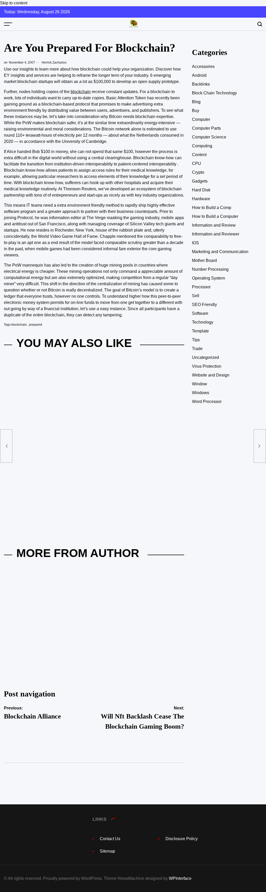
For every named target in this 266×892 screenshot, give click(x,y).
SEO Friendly (204, 304)
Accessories (203, 66)
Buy (195, 110)
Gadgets (200, 181)
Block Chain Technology (214, 93)
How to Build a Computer (215, 216)
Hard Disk (201, 190)
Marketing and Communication (220, 251)
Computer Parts (206, 128)
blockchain (81, 91)
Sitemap (107, 851)
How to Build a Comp (211, 207)
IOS (195, 243)
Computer (201, 119)
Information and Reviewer (215, 234)
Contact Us (110, 839)
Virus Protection (206, 366)
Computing (202, 146)
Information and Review (214, 225)
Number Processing (210, 269)
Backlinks (201, 84)
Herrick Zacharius (54, 62)
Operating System (208, 278)
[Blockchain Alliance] (6, 446)
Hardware (201, 199)
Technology (202, 322)
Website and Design (210, 375)
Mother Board (204, 260)
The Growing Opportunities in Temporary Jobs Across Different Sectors (134, 444)
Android (199, 75)
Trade (197, 348)
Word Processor (207, 401)
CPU (196, 163)
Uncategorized (205, 357)
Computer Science (209, 137)
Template (200, 331)
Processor (201, 287)
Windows (200, 393)
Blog (196, 102)
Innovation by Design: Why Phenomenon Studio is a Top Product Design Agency (45, 444)
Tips (196, 340)
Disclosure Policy (181, 839)
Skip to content (13, 3)
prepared (35, 324)
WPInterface (180, 878)
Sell (195, 296)
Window (199, 384)
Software (200, 313)
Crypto (198, 172)
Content (199, 154)
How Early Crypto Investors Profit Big (47, 682)
